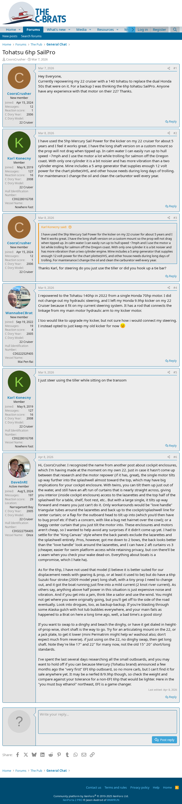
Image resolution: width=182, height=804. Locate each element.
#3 (175, 218)
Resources (105, 29)
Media (81, 29)
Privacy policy (140, 787)
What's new (56, 29)
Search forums (31, 36)
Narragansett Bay (21, 507)
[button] (19, 29)
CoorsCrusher (16, 59)
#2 (175, 133)
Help (156, 787)
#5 (175, 372)
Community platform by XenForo (91, 796)
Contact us (93, 787)
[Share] (169, 68)
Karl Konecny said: (54, 227)
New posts (9, 36)
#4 (175, 288)
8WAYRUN (113, 800)
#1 (175, 68)
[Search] (175, 29)
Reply (173, 121)
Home (11, 29)
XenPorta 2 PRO (72, 800)
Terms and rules (116, 787)
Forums (33, 29)
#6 (175, 457)
